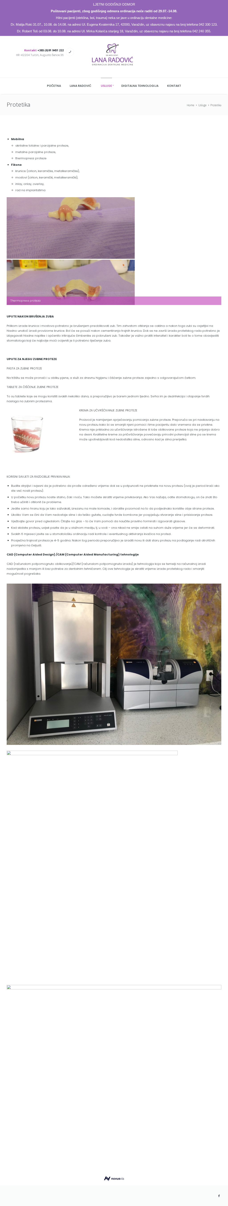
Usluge (202, 105)
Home (190, 105)
